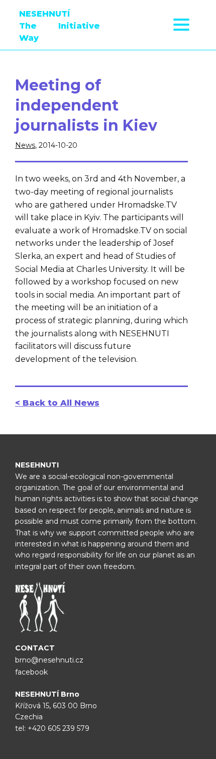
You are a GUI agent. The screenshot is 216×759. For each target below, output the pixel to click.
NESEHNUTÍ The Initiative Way (59, 26)
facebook (31, 672)
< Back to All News (57, 403)
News (25, 145)
